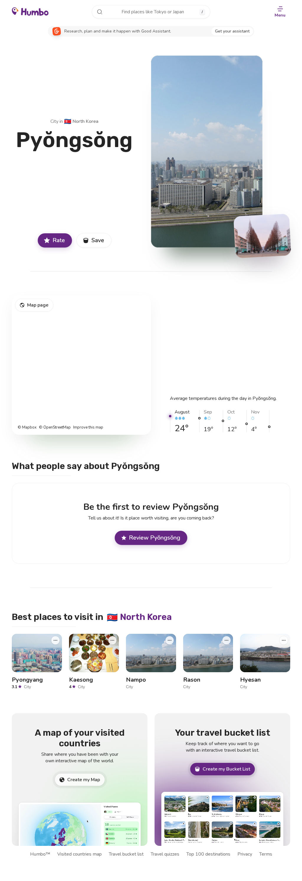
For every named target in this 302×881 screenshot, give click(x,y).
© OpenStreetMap (55, 427)
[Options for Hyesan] (284, 640)
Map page (37, 305)
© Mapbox (27, 427)
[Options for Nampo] (169, 640)
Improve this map (88, 427)
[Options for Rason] (226, 640)
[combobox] (151, 11)
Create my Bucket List (226, 769)
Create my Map (83, 779)
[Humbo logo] (30, 11)
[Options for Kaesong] (112, 640)
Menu (280, 15)
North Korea (81, 121)
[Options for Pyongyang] (55, 640)
